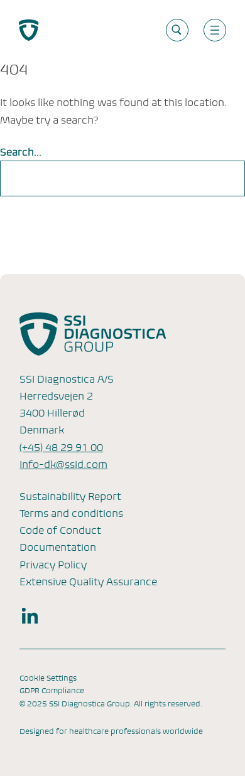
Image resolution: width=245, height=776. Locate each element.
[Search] (222, 178)
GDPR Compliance (51, 691)
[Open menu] (214, 30)
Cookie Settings (48, 678)
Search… (20, 152)
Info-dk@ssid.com (63, 464)
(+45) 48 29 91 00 (61, 447)
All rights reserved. (168, 704)
